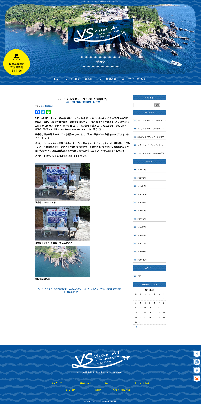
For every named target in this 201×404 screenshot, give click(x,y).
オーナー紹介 (73, 79)
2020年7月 (141, 218)
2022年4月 (141, 186)
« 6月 (135, 326)
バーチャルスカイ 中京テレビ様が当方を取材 (104, 289)
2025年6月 (141, 169)
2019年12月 (142, 259)
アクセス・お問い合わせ (137, 79)
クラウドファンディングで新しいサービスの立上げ (151, 145)
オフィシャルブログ (142, 383)
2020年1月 (141, 251)
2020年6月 (141, 227)
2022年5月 (141, 178)
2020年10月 (142, 194)
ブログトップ (149, 97)
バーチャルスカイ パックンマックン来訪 (151, 128)
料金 (122, 79)
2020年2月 (141, 243)
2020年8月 (141, 210)
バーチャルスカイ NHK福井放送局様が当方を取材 (151, 153)
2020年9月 (141, 202)
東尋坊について (93, 79)
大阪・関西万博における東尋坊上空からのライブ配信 (151, 120)
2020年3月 (141, 235)
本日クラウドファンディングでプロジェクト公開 (151, 137)
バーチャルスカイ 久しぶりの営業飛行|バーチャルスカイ (101, 1)
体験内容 (111, 79)
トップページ (57, 79)
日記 (139, 276)
